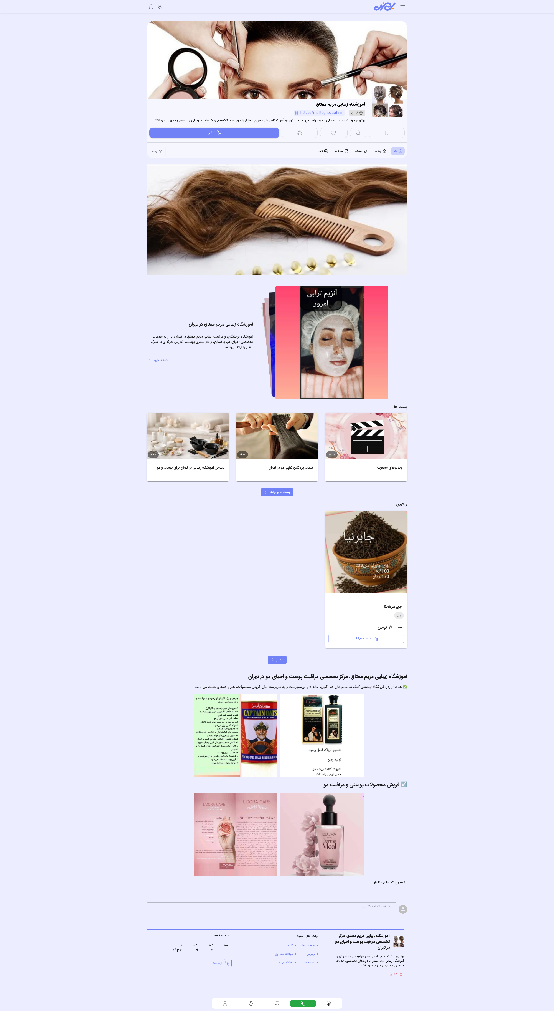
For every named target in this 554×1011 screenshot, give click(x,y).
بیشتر (279, 659)
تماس (211, 132)
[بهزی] (385, 6)
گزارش (393, 974)
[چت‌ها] (303, 1003)
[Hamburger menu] (402, 6)
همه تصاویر (161, 360)
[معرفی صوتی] (329, 1003)
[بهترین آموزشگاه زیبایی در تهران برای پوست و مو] (188, 436)
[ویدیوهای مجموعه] (366, 436)
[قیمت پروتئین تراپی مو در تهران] (277, 436)
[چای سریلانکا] (366, 552)
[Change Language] (159, 6)
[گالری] (251, 1003)
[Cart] (151, 6)
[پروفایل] (225, 1003)
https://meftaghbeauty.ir (321, 113)
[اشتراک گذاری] (300, 133)
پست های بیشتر (280, 492)
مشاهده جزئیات (363, 638)
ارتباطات (217, 963)
